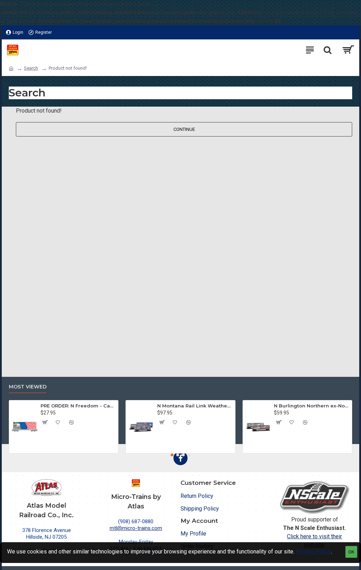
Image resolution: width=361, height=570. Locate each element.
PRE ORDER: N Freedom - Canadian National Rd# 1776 (78, 405)
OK (351, 552)
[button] (172, 455)
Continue (184, 129)
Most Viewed (28, 387)
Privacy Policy (313, 551)
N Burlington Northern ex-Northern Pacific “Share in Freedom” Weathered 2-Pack (311, 405)
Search (31, 68)
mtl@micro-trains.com (136, 528)
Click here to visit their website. (314, 540)
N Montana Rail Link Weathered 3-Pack (194, 405)
